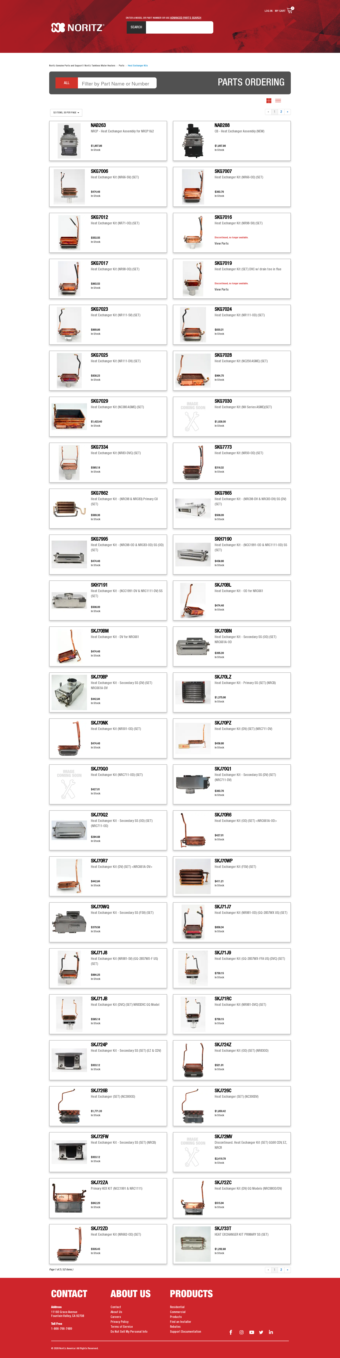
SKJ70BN (223, 631)
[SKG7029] (71, 416)
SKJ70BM (100, 631)
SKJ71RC (223, 999)
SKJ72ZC (223, 1183)
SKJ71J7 (223, 907)
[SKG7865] (195, 508)
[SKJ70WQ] (71, 922)
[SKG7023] (71, 324)
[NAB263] (71, 141)
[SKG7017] (71, 278)
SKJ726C (223, 1091)
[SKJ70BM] (71, 646)
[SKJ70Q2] (71, 830)
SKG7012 (99, 217)
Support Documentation (185, 1331)
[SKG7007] (195, 186)
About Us (116, 1312)
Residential (177, 1307)
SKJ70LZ (223, 677)
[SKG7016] (195, 232)
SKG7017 (99, 263)
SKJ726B (99, 1091)
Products (176, 1317)
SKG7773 (223, 447)
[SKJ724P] (71, 1060)
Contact (116, 1307)
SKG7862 (99, 493)
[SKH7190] (195, 554)
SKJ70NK (99, 723)
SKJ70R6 (223, 815)
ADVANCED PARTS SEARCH (185, 18)
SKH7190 (223, 539)
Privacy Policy (119, 1322)
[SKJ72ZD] (71, 1244)
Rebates (175, 1327)
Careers (116, 1317)
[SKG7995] (71, 554)
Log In (269, 11)
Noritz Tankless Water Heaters (77, 28)
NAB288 (222, 125)
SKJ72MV (223, 1137)
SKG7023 (99, 309)
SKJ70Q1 (223, 769)
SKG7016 (223, 217)
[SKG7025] (71, 370)
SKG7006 (99, 171)
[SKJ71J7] (195, 922)
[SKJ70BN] (195, 646)
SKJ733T (223, 1229)
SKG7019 (223, 263)
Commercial (178, 1312)
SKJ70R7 (99, 861)
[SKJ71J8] (71, 968)
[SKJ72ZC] (195, 1198)
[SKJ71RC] (195, 1014)
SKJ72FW (100, 1137)
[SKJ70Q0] (71, 784)
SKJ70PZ (223, 723)
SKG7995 (99, 539)
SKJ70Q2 (99, 815)
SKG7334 (99, 447)
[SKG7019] (195, 278)
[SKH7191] (71, 600)
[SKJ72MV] (195, 1152)
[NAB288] (195, 141)
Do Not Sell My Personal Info (129, 1331)
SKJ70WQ (100, 907)
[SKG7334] (71, 462)
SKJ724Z (223, 1045)
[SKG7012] (71, 232)
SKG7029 (99, 401)
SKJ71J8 (99, 953)
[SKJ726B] (71, 1106)
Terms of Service (122, 1327)
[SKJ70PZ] (195, 738)
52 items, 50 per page (65, 113)
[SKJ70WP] (195, 876)
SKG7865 (223, 493)
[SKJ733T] (195, 1244)
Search (136, 27)
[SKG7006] (71, 186)
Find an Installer (180, 1322)
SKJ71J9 (223, 953)
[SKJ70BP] (71, 692)
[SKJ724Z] (195, 1060)
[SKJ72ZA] (71, 1198)
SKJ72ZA (99, 1183)
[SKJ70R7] (71, 876)
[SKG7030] (195, 416)
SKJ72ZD (99, 1229)
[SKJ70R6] (195, 830)
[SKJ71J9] (195, 968)
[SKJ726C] (195, 1106)
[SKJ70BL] (195, 600)
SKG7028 (223, 355)
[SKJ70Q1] (195, 784)
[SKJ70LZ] (195, 692)
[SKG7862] (71, 508)
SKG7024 (223, 309)
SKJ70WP (224, 861)
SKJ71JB (99, 999)
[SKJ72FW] (71, 1152)
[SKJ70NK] (71, 738)
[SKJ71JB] (71, 1014)
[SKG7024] (195, 324)
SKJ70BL (223, 585)
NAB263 (98, 125)
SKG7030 (223, 401)
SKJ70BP (99, 677)
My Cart (280, 11)
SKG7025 (99, 355)
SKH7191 (99, 585)
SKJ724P (99, 1045)
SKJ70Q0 (99, 769)
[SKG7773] (195, 462)
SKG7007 (223, 171)
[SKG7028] (195, 370)
